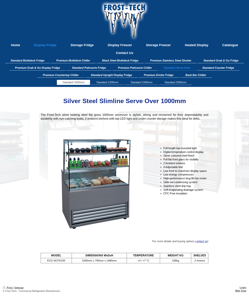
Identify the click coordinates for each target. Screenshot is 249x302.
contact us (201, 241)
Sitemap (19, 287)
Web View (240, 290)
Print (9, 287)
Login (243, 287)
